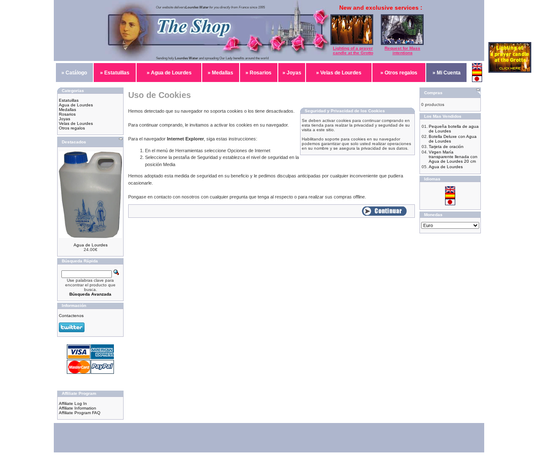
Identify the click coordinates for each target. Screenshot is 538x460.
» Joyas (291, 73)
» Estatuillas (114, 73)
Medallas (67, 109)
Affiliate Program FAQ (79, 412)
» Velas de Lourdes (338, 73)
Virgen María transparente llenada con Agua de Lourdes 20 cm (453, 157)
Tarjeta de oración (446, 146)
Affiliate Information (77, 408)
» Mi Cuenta (447, 73)
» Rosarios (258, 73)
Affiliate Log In (73, 403)
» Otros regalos (398, 73)
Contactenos (71, 315)
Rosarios (67, 114)
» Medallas (220, 73)
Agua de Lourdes (76, 105)
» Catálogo (74, 73)
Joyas (64, 118)
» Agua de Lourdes (169, 73)
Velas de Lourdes (76, 123)
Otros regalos (72, 128)
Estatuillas (69, 100)
